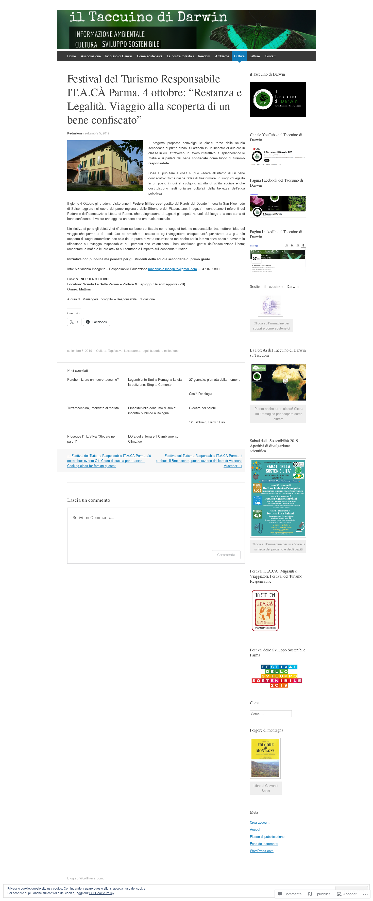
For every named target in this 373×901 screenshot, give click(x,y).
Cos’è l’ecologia (200, 393)
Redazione (74, 133)
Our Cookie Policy (101, 893)
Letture (255, 56)
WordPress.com (262, 850)
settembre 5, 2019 (97, 133)
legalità (147, 350)
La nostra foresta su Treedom (188, 56)
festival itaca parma (127, 350)
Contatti (270, 56)
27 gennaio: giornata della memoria (214, 379)
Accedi (255, 829)
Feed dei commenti (264, 843)
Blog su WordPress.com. (85, 878)
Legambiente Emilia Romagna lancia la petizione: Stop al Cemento (155, 382)
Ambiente (222, 56)
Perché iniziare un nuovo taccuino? (93, 379)
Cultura (239, 56)
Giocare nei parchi (202, 407)
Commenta (226, 554)
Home (71, 56)
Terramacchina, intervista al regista (93, 407)
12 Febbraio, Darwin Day (207, 422)
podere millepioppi (166, 350)
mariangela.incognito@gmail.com (172, 268)
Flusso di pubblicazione (267, 836)
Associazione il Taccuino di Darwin (106, 56)
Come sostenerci (149, 56)
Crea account (259, 822)
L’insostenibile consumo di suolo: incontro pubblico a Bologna (152, 410)
